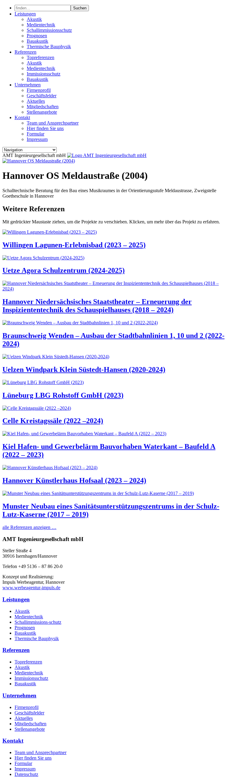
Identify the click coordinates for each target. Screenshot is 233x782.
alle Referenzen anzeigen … (29, 527)
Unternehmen (28, 84)
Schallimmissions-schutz (38, 622)
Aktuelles (36, 101)
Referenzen (25, 52)
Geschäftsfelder (41, 95)
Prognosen (37, 35)
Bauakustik (37, 41)
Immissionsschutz (43, 73)
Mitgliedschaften (43, 106)
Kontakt (22, 117)
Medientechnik (41, 24)
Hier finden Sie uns (45, 128)
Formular (35, 133)
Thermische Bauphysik (49, 46)
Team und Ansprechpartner (53, 122)
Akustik (34, 19)
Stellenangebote (42, 112)
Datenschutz (26, 774)
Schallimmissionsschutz (49, 30)
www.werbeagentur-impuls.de (31, 587)
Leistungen (25, 13)
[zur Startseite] (107, 155)
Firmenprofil (39, 90)
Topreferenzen (40, 57)
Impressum (37, 139)
